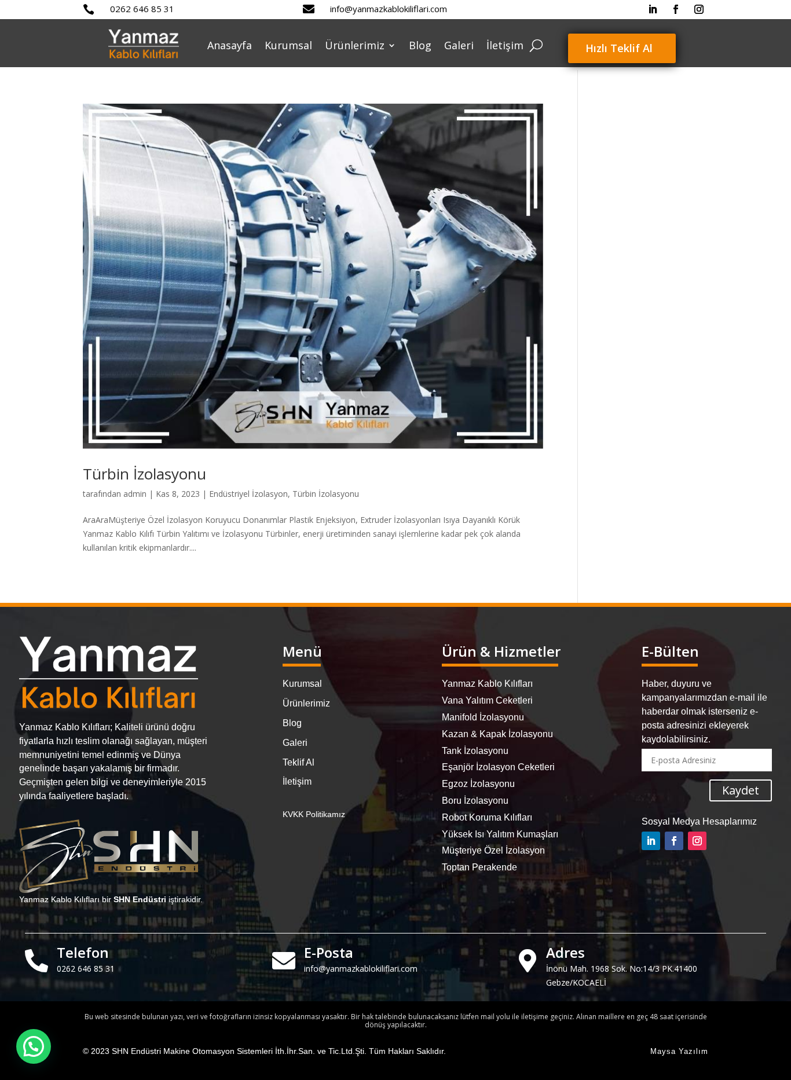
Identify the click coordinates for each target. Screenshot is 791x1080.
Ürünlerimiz (354, 45)
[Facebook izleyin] (676, 9)
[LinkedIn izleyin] (652, 9)
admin (135, 493)
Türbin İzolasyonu (144, 473)
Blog (420, 45)
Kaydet (740, 790)
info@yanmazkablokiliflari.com (388, 8)
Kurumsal (288, 45)
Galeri (459, 45)
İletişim (504, 45)
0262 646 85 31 (142, 8)
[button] (33, 1046)
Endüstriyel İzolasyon (248, 493)
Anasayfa (229, 45)
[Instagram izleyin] (699, 9)
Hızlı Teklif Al (619, 48)
